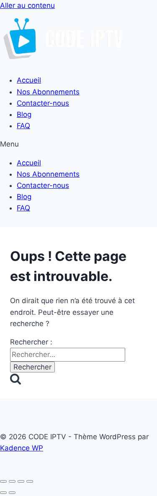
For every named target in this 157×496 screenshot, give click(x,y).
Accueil (29, 80)
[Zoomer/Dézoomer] (3, 481)
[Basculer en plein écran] (12, 481)
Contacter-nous (43, 103)
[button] (78, 144)
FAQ (23, 125)
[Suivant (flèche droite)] (12, 492)
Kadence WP (21, 448)
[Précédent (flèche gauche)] (3, 492)
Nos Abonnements (48, 92)
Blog (24, 114)
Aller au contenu (27, 5)
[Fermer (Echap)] (29, 481)
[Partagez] (21, 481)
